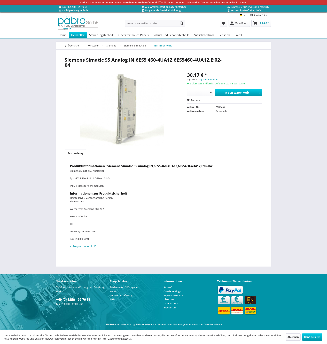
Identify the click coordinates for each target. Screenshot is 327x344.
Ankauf (168, 287)
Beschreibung (75, 153)
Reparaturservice (173, 295)
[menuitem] (155, 23)
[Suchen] (181, 23)
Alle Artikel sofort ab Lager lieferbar (165, 7)
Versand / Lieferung (121, 295)
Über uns (169, 299)
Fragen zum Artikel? (84, 246)
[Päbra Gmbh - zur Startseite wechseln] (78, 23)
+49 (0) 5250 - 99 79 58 (74, 7)
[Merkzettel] (223, 23)
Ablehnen (293, 337)
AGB (112, 299)
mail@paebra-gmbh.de (75, 10)
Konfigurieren (312, 337)
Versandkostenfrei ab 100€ (246, 10)
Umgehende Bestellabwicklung (163, 10)
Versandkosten (165, 324)
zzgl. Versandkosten (208, 79)
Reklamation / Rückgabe (124, 287)
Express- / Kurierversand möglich (250, 7)
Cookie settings (172, 291)
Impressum (170, 307)
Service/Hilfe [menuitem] (260, 15)
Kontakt (114, 291)
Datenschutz (171, 303)
